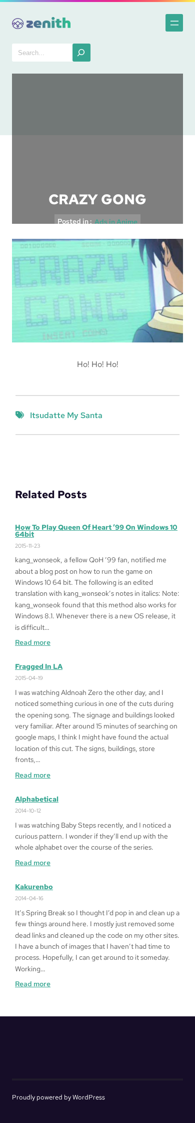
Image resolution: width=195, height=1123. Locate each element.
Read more (32, 642)
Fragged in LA (38, 666)
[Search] (81, 53)
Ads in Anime (116, 221)
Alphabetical (36, 799)
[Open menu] (174, 23)
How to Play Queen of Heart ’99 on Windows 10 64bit (96, 531)
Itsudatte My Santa (66, 415)
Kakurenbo (34, 886)
